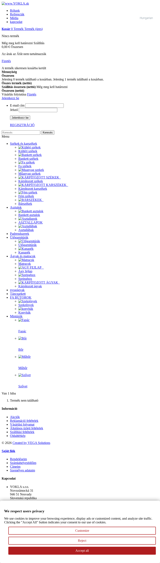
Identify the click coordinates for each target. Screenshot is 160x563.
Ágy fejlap (25, 271)
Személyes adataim (22, 470)
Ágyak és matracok (22, 256)
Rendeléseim (18, 459)
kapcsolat (16, 22)
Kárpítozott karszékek (32, 188)
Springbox (25, 278)
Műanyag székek (29, 173)
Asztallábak (26, 230)
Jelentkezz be (10, 98)
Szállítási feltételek (22, 432)
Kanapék (24, 252)
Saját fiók (8, 451)
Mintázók (16, 316)
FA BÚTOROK (20, 297)
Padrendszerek (19, 233)
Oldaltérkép (17, 435)
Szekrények (26, 305)
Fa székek (24, 166)
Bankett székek (28, 158)
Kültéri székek (27, 151)
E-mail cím (17, 105)
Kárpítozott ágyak (30, 286)
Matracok (24, 263)
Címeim (15, 466)
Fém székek (26, 196)
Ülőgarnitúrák (27, 245)
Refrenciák (17, 14)
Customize (82, 530)
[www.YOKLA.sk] (15, 3)
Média (14, 18)
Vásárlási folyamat (22, 424)
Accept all (82, 550)
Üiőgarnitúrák (19, 237)
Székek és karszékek (23, 143)
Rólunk (15, 10)
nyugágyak (17, 290)
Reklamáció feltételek (24, 420)
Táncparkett (18, 293)
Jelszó (14, 110)
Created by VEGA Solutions (31, 443)
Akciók (15, 417)
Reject (82, 540)
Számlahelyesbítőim (23, 463)
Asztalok (16, 207)
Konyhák (24, 312)
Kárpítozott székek (30, 181)
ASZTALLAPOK (30, 222)
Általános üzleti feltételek (26, 428)
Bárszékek (25, 203)
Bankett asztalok (29, 215)
